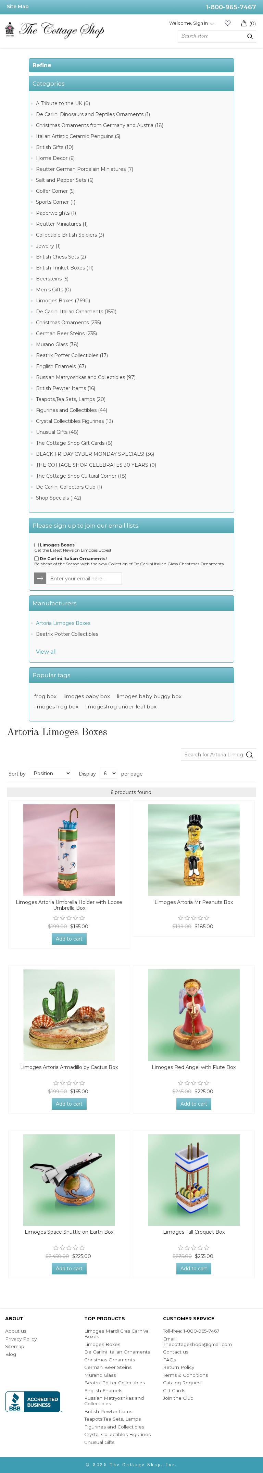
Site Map (18, 6)
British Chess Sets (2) (61, 257)
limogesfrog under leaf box (120, 706)
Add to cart (69, 939)
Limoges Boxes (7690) (63, 301)
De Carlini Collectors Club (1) (69, 487)
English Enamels (103, 1390)
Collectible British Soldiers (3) (70, 235)
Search (250, 36)
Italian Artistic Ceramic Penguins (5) (78, 136)
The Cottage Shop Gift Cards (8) (74, 443)
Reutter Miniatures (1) (62, 224)
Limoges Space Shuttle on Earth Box (69, 1232)
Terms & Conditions (185, 1375)
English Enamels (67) (61, 366)
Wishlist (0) (227, 23)
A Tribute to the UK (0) (63, 103)
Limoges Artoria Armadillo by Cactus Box (69, 1067)
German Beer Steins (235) (66, 333)
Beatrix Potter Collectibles (67, 634)
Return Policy (178, 1367)
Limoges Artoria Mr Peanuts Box (193, 902)
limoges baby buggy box (149, 696)
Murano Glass (100, 1375)
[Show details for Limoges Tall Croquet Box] (194, 1180)
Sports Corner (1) (55, 202)
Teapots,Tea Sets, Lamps (112, 1419)
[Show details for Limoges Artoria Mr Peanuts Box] (194, 850)
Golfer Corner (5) (55, 191)
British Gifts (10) (54, 147)
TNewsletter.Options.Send (40, 578)
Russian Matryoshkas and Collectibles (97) (86, 377)
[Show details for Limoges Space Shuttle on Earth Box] (69, 1180)
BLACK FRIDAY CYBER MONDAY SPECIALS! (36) (95, 454)
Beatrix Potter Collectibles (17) (72, 355)
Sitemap (14, 1346)
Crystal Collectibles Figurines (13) (74, 421)
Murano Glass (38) (57, 344)
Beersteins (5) (52, 279)
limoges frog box (56, 706)
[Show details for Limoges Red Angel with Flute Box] (194, 1015)
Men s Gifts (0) (53, 290)
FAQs (169, 1359)
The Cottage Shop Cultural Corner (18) (81, 476)
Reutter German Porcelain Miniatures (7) (84, 169)
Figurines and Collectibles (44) (71, 410)
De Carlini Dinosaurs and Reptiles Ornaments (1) (93, 114)
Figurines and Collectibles (114, 1427)
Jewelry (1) (48, 246)
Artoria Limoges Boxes (63, 623)
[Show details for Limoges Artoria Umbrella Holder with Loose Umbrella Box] (69, 850)
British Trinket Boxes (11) (64, 268)
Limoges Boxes (102, 1344)
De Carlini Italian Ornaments (117, 1352)
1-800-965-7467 (231, 7)
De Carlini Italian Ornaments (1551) (76, 312)
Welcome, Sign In (188, 23)
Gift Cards (174, 1390)
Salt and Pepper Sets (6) (64, 180)
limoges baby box (86, 696)
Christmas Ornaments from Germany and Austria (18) (99, 125)
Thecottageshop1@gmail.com (197, 1344)
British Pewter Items (108, 1411)
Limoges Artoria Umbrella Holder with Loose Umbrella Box (69, 905)
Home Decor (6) (55, 158)
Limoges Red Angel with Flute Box (194, 1067)
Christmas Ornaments (109, 1359)
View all (46, 652)
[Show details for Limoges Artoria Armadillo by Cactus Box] (69, 1015)
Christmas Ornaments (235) (68, 322)
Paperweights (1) (56, 213)
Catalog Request (182, 1382)
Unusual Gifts (99, 1442)
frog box (45, 696)
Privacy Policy (21, 1339)
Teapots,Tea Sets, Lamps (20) (70, 399)
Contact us (175, 1352)
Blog (10, 1354)
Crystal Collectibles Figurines (117, 1434)
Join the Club (178, 1398)
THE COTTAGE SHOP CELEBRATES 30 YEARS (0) (96, 465)
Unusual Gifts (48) (57, 432)
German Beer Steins (108, 1367)
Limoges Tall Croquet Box (194, 1232)
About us (15, 1331)
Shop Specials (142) (58, 498)
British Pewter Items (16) (65, 388)
